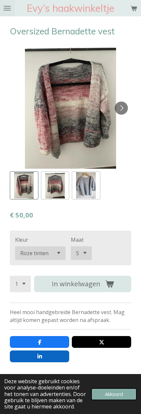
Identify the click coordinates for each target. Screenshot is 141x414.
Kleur (21, 239)
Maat (77, 239)
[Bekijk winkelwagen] (134, 8)
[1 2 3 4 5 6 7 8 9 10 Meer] (20, 284)
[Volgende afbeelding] (121, 108)
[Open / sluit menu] (7, 8)
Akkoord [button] (114, 394)
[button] (24, 185)
